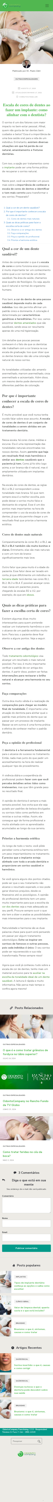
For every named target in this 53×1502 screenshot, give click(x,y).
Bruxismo (20, 1323)
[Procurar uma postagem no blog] (39, 1441)
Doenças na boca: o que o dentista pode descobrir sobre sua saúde (31, 1390)
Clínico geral (22, 1301)
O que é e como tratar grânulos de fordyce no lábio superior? (25, 1052)
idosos (30, 594)
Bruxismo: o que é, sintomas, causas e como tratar (29, 1331)
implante (9, 167)
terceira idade (10, 579)
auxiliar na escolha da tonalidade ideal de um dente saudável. (26, 977)
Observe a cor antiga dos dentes (26, 229)
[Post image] (26, 1026)
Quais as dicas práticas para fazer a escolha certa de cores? (23, 224)
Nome (5, 1218)
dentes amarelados (25, 323)
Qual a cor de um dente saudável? (23, 207)
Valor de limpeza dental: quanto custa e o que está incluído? (31, 1309)
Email (4, 1232)
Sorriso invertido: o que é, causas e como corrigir (32, 1367)
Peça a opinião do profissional (25, 236)
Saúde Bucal (22, 1359)
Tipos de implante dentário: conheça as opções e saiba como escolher (32, 1286)
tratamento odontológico (23, 656)
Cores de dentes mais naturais (25, 218)
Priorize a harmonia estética (24, 240)
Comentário (8, 1196)
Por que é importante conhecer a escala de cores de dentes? (26, 213)
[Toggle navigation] (47, 5)
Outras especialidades (26, 79)
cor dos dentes (10, 906)
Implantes (21, 1277)
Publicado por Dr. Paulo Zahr (26, 71)
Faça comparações (20, 233)
